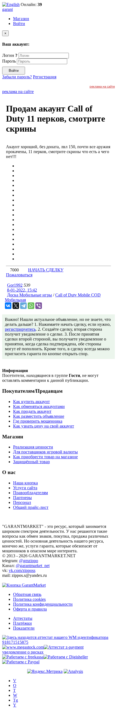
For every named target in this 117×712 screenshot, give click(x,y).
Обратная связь (27, 594)
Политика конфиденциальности (43, 604)
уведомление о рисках (23, 652)
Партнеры (22, 497)
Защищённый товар (31, 461)
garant (7, 9)
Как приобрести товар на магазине (45, 456)
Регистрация (44, 77)
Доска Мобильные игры (29, 295)
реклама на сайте (102, 86)
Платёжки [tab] (22, 623)
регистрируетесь (20, 329)
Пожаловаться (19, 275)
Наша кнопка (25, 483)
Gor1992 (15, 285)
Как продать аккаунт (32, 411)
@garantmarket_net (33, 565)
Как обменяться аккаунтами (39, 406)
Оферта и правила (30, 609)
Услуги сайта (25, 487)
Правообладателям (30, 492)
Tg (15, 700)
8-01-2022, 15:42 (22, 290)
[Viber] (38, 305)
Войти (19, 23)
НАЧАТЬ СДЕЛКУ (45, 270)
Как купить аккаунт (31, 401)
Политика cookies (29, 599)
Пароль (9, 61)
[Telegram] (23, 305)
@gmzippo (28, 560)
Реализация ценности (33, 447)
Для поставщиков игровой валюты (45, 452)
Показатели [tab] (24, 628)
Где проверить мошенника (37, 421)
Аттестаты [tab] (22, 618)
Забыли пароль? (17, 77)
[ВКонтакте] (8, 305)
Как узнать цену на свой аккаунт (43, 426)
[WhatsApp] (31, 305)
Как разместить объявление (38, 416)
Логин (9, 55)
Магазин (21, 18)
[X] (16, 305)
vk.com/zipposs (22, 570)
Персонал (22, 502)
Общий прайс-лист (30, 507)
